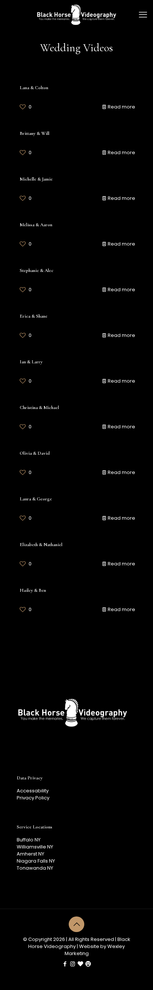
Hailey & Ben (33, 590)
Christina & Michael (39, 407)
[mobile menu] (143, 15)
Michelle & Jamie (36, 179)
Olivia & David (35, 453)
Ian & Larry (31, 362)
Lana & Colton (34, 88)
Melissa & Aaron (36, 225)
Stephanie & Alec (36, 270)
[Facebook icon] (65, 964)
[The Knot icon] (80, 964)
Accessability (33, 790)
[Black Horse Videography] (76, 15)
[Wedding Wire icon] (88, 964)
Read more (121, 106)
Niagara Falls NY (36, 860)
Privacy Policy (33, 797)
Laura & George (36, 499)
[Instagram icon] (72, 964)
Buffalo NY (28, 839)
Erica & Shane (34, 316)
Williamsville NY (35, 846)
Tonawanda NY (35, 867)
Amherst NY (30, 853)
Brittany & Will (34, 133)
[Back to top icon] (76, 924)
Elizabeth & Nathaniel (41, 545)
